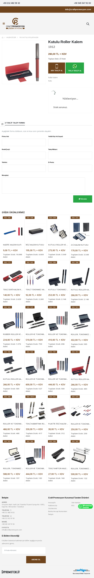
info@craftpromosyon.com (78, 9)
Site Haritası (76, 502)
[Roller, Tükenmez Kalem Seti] (81, 321)
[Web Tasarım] (81, 570)
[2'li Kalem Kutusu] (81, 232)
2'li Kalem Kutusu (79, 245)
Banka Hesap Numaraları (57, 511)
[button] (87, 24)
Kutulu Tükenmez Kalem (60, 289)
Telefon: (4, 162)
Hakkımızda (52, 505)
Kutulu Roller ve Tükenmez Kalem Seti (68, 244)
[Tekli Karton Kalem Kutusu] (58, 455)
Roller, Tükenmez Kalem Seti (17, 468)
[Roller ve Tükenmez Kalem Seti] (36, 321)
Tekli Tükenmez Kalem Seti (39, 289)
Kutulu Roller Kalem (81, 289)
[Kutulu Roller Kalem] (81, 276)
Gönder (83, 199)
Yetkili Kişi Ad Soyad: (55, 136)
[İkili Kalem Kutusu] (36, 232)
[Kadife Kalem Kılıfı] (13, 232)
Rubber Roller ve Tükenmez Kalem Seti (22, 334)
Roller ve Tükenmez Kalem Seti (41, 334)
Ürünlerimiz (52, 508)
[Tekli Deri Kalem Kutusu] (13, 276)
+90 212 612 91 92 (8, 518)
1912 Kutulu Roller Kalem (28, 37)
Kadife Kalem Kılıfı (12, 244)
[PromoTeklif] (11, 571)
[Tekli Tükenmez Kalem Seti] (36, 276)
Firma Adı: (5, 136)
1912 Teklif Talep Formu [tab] (13, 123)
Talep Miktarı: (53, 149)
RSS (72, 505)
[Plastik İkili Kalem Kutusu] (58, 411)
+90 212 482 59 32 (11, 3)
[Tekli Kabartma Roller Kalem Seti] (36, 411)
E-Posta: (51, 162)
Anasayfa (52, 502)
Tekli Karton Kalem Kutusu (62, 468)
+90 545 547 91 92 (82, 3)
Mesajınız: (5, 175)
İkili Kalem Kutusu (35, 244)
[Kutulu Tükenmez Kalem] (58, 276)
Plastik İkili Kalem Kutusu (61, 423)
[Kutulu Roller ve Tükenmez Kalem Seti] (58, 232)
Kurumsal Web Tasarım (81, 573)
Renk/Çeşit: (6, 149)
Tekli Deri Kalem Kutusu (15, 289)
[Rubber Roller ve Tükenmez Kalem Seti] (13, 321)
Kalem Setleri (11, 37)
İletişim (50, 514)
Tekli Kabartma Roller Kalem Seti (42, 423)
